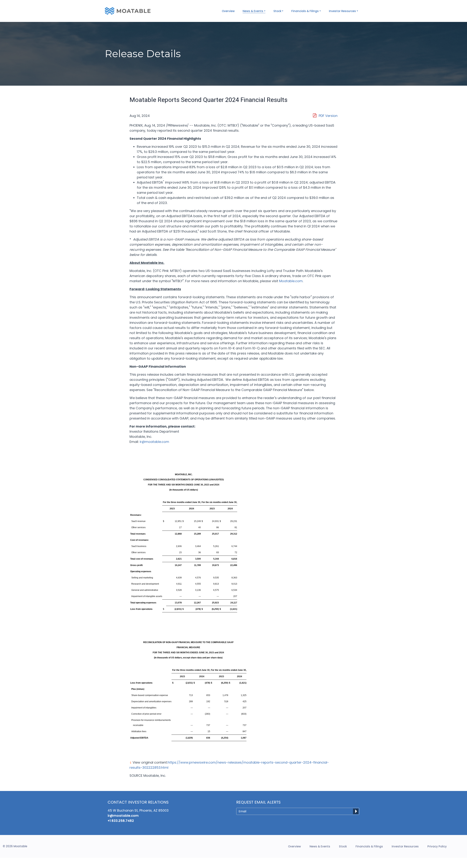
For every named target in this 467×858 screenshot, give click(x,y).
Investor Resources (405, 846)
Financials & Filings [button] (305, 11)
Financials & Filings (369, 846)
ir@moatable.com (154, 441)
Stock (343, 846)
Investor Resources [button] (342, 11)
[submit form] (355, 811)
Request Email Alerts (258, 802)
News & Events (320, 846)
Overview (228, 11)
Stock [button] (277, 11)
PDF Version (328, 115)
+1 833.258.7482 (121, 820)
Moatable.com (291, 281)
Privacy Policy (437, 846)
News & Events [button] (253, 11)
